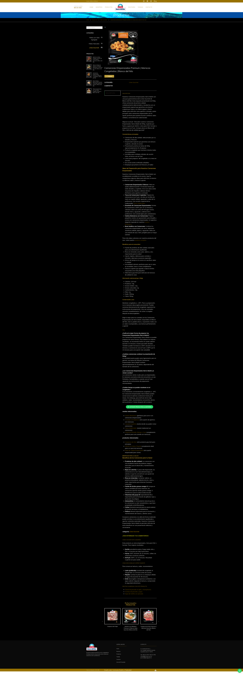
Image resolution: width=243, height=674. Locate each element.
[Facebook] (86, 658)
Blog (155, 1)
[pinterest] (91, 658)
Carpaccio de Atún (131, 442)
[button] (105, 27)
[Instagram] (89, 658)
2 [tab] (131, 633)
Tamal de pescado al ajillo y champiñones (138, 589)
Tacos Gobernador (139, 203)
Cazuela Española (130, 424)
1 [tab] (130, 633)
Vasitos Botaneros (131, 415)
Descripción (110, 93)
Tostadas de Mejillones (132, 420)
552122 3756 (153, 654)
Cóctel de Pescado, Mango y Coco (135, 432)
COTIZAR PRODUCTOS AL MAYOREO (140, 407)
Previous (102, 621)
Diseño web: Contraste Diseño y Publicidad (117, 670)
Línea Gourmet (103, 19)
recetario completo (140, 240)
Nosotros (99, 7)
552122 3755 (146, 654)
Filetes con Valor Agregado (94, 39)
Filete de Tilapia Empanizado (134, 450)
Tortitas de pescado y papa (133, 592)
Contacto (149, 7)
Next (158, 621)
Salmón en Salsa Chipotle (133, 446)
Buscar (101, 27)
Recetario (131, 7)
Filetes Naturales (94, 44)
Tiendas (140, 7)
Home (91, 7)
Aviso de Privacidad (120, 662)
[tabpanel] (112, 618)
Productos (108, 7)
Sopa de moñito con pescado (134, 594)
